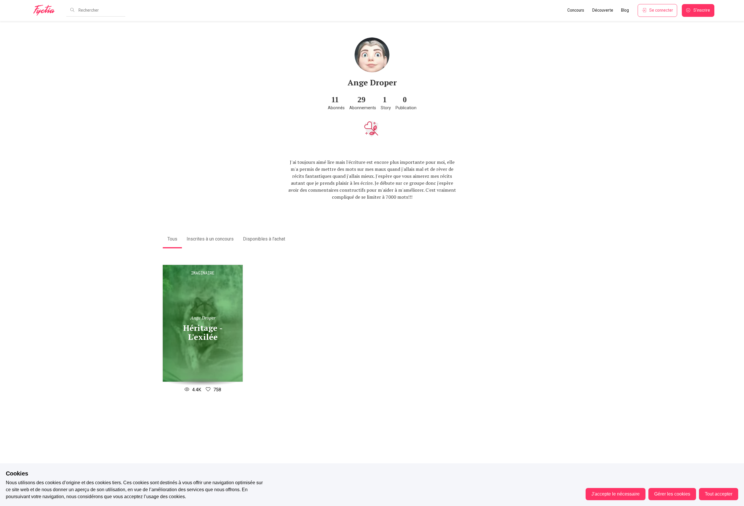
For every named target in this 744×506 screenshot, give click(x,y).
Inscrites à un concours (210, 239)
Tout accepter (718, 493)
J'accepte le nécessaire (615, 493)
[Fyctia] (46, 10)
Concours (575, 10)
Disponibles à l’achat (264, 239)
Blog (625, 10)
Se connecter (661, 10)
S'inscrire (701, 10)
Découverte (602, 10)
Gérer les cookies (672, 493)
